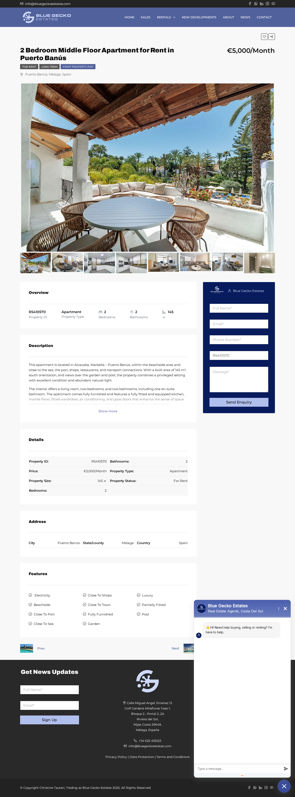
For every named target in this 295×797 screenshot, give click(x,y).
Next (175, 648)
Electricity (42, 595)
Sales (146, 17)
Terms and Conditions (173, 757)
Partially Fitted (154, 605)
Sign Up (49, 720)
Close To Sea (44, 624)
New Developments (199, 17)
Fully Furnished (100, 614)
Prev (41, 648)
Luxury (147, 595)
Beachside (42, 605)
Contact (264, 17)
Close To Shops (100, 595)
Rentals (164, 17)
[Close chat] (284, 786)
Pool (145, 614)
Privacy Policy (116, 757)
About (228, 17)
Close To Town (99, 605)
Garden (94, 624)
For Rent (29, 66)
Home (129, 17)
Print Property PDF (78, 66)
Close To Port (44, 614)
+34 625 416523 (150, 741)
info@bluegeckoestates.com (149, 746)
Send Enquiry (239, 402)
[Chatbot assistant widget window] (242, 689)
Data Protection (142, 757)
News (245, 17)
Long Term (49, 66)
